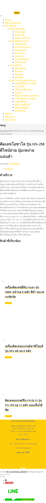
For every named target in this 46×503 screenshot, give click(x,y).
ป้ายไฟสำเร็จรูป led (23, 47)
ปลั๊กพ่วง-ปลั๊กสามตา (23, 89)
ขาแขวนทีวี (20, 86)
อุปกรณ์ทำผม (15, 65)
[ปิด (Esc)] (8, 474)
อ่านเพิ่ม (8, 303)
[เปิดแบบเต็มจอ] (3, 474)
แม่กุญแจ (19, 92)
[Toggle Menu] (1, 15)
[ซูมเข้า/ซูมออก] (1, 474)
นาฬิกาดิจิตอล (21, 101)
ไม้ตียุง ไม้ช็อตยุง (22, 108)
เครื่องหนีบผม (20, 68)
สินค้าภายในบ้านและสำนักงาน (23, 80)
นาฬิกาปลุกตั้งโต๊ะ (22, 105)
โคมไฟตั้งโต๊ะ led (22, 59)
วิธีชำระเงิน (10, 117)
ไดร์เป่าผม (19, 74)
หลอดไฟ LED (20, 50)
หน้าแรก (8, 20)
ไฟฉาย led (19, 56)
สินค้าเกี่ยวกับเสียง (17, 29)
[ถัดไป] (3, 476)
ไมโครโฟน (19, 35)
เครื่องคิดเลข (20, 111)
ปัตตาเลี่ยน (19, 77)
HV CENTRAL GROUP (16, 472)
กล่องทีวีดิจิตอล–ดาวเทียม (26, 83)
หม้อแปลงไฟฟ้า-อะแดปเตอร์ (27, 95)
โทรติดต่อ (9, 483)
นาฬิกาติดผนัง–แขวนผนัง (25, 98)
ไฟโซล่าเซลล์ (20, 62)
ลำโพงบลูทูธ (20, 32)
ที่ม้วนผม (18, 71)
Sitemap (23, 468)
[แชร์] (6, 474)
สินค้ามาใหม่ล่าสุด (13, 23)
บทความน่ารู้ (10, 120)
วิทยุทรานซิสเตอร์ (22, 38)
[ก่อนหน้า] (1, 476)
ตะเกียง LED (20, 53)
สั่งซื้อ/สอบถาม (28, 500)
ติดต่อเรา (9, 114)
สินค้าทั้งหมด (10, 26)
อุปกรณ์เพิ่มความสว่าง (19, 41)
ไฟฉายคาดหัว (21, 44)
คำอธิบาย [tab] (9, 169)
